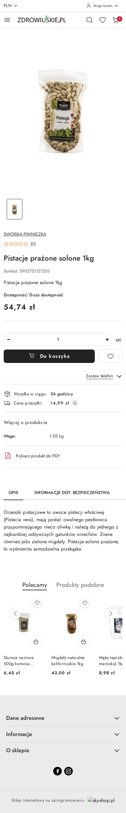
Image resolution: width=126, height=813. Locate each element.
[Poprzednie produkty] (15, 614)
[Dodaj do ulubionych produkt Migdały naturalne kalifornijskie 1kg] (63, 602)
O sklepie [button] (17, 750)
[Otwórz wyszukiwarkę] (89, 20)
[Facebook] (57, 771)
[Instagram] (68, 771)
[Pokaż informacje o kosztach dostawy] (75, 403)
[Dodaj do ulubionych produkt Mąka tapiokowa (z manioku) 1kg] (111, 602)
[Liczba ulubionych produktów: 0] (102, 20)
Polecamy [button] (34, 584)
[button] (20, 243)
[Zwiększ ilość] (107, 340)
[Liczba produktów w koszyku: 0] (115, 20)
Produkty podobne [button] (80, 584)
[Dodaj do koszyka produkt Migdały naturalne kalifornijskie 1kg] (62, 641)
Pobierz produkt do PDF (38, 456)
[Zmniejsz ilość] (8, 340)
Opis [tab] (13, 492)
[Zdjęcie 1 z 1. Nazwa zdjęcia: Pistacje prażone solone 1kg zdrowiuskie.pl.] (14, 209)
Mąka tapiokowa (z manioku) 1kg (95, 660)
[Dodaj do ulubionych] (110, 356)
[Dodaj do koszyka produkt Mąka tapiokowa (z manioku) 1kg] (110, 641)
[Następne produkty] (110, 614)
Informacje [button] (19, 734)
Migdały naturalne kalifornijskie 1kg (47, 660)
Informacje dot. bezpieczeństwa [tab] (72, 492)
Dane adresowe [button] (25, 718)
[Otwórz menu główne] (7, 19)
